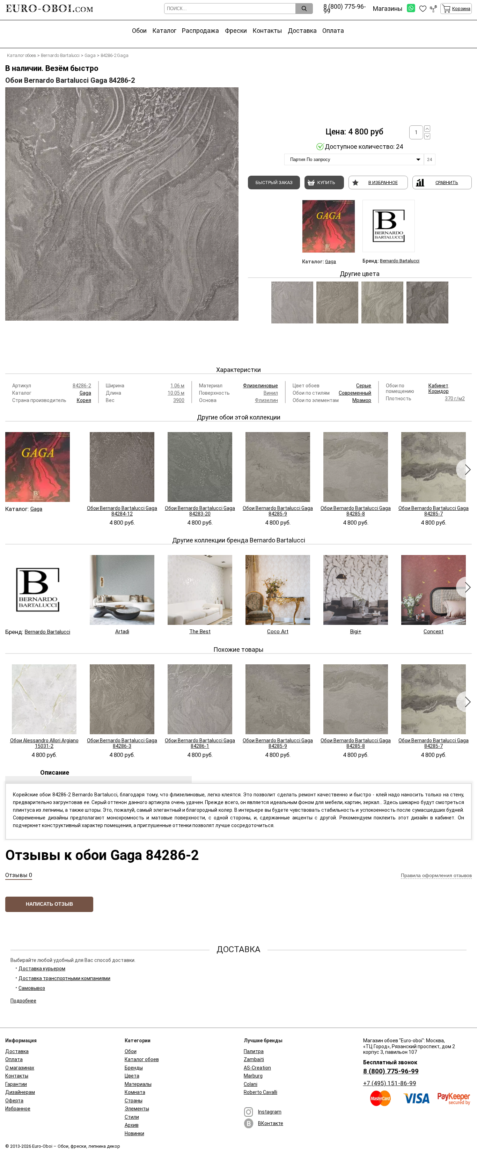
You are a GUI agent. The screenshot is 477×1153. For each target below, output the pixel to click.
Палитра (254, 1051)
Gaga (330, 261)
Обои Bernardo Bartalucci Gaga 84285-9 (278, 511)
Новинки (134, 1133)
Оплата (333, 30)
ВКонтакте (270, 1123)
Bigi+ (355, 631)
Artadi (122, 631)
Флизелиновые (260, 385)
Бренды (134, 1068)
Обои (139, 30)
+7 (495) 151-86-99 (389, 1083)
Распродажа (200, 30)
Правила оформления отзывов (436, 875)
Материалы (138, 1084)
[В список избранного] (422, 8)
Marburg (253, 1076)
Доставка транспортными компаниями (64, 978)
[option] (122, 221)
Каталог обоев (142, 1059)
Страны (133, 1100)
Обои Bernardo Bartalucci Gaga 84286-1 (200, 743)
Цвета (132, 1076)
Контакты (267, 30)
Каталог (164, 30)
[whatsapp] (411, 8)
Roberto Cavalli (260, 1092)
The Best (200, 631)
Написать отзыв (49, 904)
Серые (363, 385)
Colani (250, 1084)
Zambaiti (254, 1059)
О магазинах (19, 1068)
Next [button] (466, 469)
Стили (132, 1117)
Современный (355, 393)
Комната (135, 1092)
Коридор (438, 391)
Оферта (14, 1100)
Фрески (236, 30)
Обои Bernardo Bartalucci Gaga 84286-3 (122, 743)
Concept (433, 631)
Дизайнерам (20, 1092)
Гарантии (16, 1084)
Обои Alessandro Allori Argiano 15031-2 (44, 743)
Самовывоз (32, 988)
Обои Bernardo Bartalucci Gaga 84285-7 (433, 511)
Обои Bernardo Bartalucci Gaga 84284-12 (122, 511)
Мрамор (361, 400)
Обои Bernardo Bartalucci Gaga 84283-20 (200, 511)
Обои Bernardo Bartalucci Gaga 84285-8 (356, 511)
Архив (132, 1125)
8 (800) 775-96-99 (391, 1071)
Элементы (137, 1108)
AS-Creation (257, 1068)
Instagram (269, 1112)
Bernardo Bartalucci (399, 260)
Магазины (388, 8)
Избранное (17, 1108)
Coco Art (277, 631)
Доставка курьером (42, 968)
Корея (84, 400)
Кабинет (438, 385)
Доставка (302, 30)
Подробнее (23, 1001)
